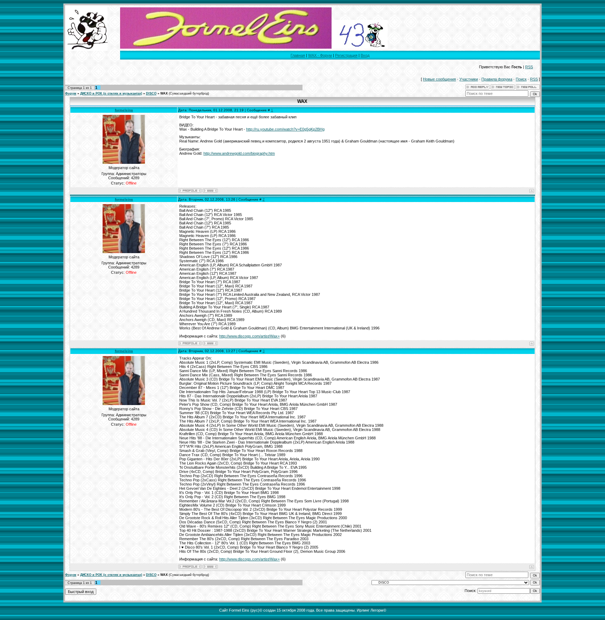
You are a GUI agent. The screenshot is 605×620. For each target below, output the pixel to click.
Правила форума (496, 79)
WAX (164, 93)
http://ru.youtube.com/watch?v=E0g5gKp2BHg (285, 129)
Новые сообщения (439, 79)
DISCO (151, 93)
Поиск (521, 79)
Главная (298, 55)
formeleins (124, 110)
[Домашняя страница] (210, 191)
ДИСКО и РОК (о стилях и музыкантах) (111, 93)
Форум (70, 93)
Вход (365, 55)
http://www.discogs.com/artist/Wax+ (249, 336)
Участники (468, 79)
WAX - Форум (320, 55)
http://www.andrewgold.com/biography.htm (239, 153)
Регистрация (346, 55)
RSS (529, 67)
